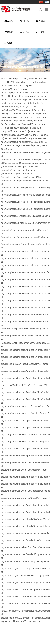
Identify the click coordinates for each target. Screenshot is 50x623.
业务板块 (40, 20)
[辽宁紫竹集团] (15, 9)
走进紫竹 (8, 20)
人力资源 (40, 31)
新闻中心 (24, 20)
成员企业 (24, 31)
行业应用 (8, 31)
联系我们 (8, 42)
